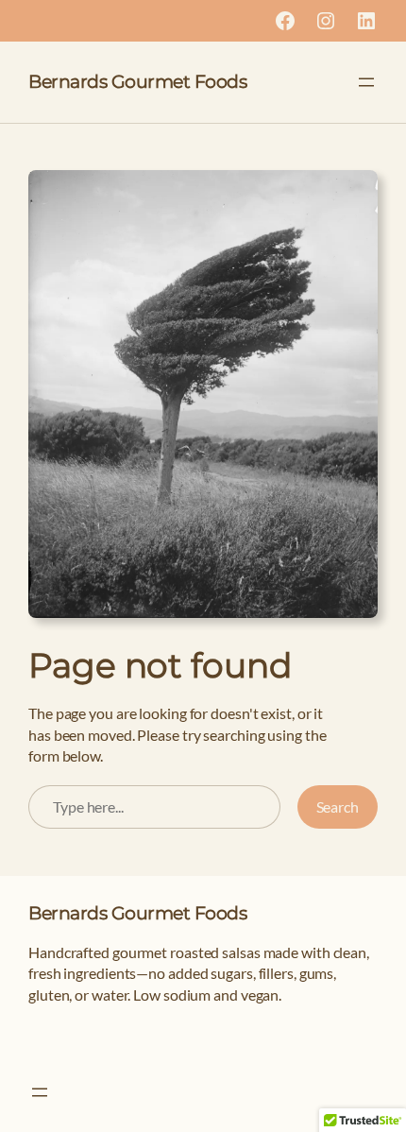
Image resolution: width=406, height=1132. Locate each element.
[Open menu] (366, 82)
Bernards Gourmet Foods (137, 82)
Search (337, 806)
